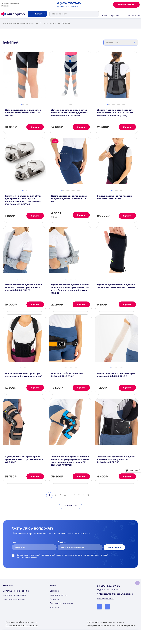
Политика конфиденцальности (21, 622)
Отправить (114, 547)
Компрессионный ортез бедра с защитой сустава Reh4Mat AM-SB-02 (70, 199)
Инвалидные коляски (14, 599)
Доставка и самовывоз (61, 603)
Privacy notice (133, 470)
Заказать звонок (126, 4)
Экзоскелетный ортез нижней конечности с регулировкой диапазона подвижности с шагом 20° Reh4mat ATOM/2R (70, 460)
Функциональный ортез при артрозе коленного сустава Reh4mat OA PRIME (24, 459)
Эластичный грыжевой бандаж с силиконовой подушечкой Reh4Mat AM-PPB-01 (116, 459)
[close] (139, 470)
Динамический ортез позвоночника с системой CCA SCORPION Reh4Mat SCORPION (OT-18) (115, 113)
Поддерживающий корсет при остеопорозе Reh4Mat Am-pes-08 (23, 374)
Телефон (62, 542)
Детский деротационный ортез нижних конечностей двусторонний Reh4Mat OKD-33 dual (70, 113)
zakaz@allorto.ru (105, 598)
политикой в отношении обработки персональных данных (57, 555)
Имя (14, 542)
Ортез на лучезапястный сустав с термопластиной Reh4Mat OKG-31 (116, 286)
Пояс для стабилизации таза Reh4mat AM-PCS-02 (67, 374)
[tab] (21, 104)
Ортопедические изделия (16, 591)
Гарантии (54, 599)
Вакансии (54, 591)
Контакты (54, 607)
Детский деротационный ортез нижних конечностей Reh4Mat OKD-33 (23, 113)
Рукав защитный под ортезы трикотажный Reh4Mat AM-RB (116, 374)
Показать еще (70, 506)
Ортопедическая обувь (14, 595)
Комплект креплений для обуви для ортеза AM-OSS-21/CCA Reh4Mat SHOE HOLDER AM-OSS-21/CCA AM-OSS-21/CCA (23, 200)
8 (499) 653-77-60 (69, 3)
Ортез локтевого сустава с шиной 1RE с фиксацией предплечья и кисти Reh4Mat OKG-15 (24, 287)
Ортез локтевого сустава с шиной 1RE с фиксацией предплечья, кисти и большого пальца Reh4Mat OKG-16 (70, 288)
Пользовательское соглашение (22, 625)
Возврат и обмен (58, 595)
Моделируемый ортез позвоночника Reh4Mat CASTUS (115, 197)
